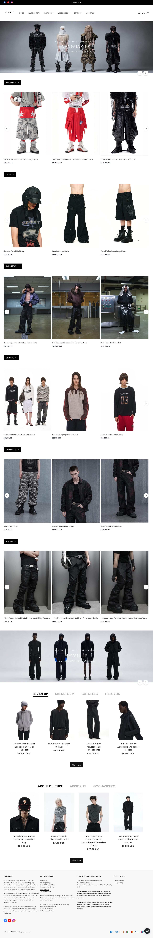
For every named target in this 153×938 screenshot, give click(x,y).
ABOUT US (90, 13)
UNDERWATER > (12, 449)
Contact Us (43, 880)
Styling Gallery (118, 883)
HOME (21, 13)
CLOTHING (48, 13)
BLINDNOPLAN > (13, 266)
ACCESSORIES (63, 13)
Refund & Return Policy (47, 885)
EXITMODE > (11, 358)
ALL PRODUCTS (33, 13)
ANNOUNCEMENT (76, 2)
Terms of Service (45, 891)
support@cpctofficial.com (60, 904)
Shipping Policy (45, 883)
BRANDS (77, 13)
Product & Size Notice (47, 887)
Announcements (119, 880)
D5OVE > (10, 174)
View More (76, 765)
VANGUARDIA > (12, 83)
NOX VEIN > (11, 541)
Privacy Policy (44, 889)
